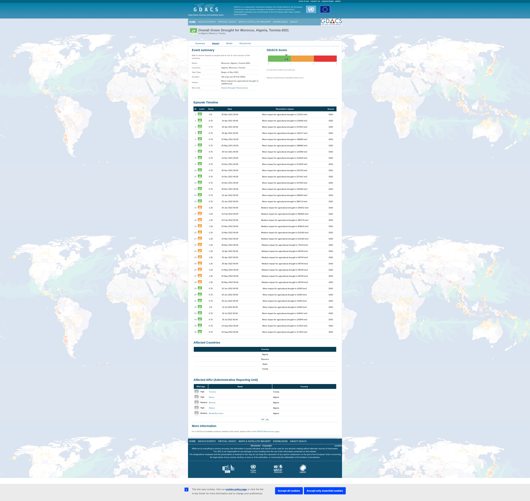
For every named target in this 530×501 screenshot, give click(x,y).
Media (229, 43)
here (293, 70)
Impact (215, 43)
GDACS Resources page (268, 431)
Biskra (212, 408)
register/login (328, 1)
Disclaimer (256, 446)
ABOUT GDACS (298, 441)
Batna (211, 397)
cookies (338, 446)
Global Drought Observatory (234, 88)
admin (338, 1)
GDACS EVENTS (207, 22)
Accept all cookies (289, 490)
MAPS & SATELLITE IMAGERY (255, 22)
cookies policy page (236, 489)
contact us (315, 1)
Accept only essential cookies (325, 490)
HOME (192, 22)
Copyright (267, 446)
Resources (245, 43)
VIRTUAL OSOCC (227, 22)
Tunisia (212, 392)
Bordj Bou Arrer (216, 413)
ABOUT (294, 22)
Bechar (212, 402)
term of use (304, 1)
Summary (200, 43)
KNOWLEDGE (280, 22)
